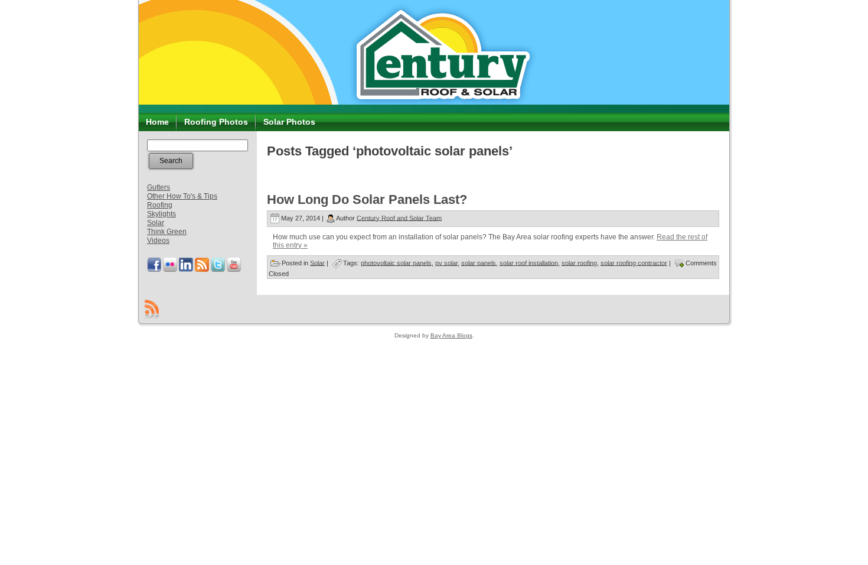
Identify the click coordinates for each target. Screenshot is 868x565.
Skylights (161, 214)
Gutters (158, 187)
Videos (158, 240)
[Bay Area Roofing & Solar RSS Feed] (152, 309)
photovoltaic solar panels (396, 262)
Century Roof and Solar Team (399, 217)
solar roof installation (529, 262)
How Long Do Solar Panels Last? (367, 199)
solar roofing (579, 262)
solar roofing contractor (634, 262)
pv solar (446, 262)
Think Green (167, 232)
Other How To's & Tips (182, 196)
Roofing (159, 205)
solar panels (478, 262)
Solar (155, 223)
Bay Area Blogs (451, 335)
